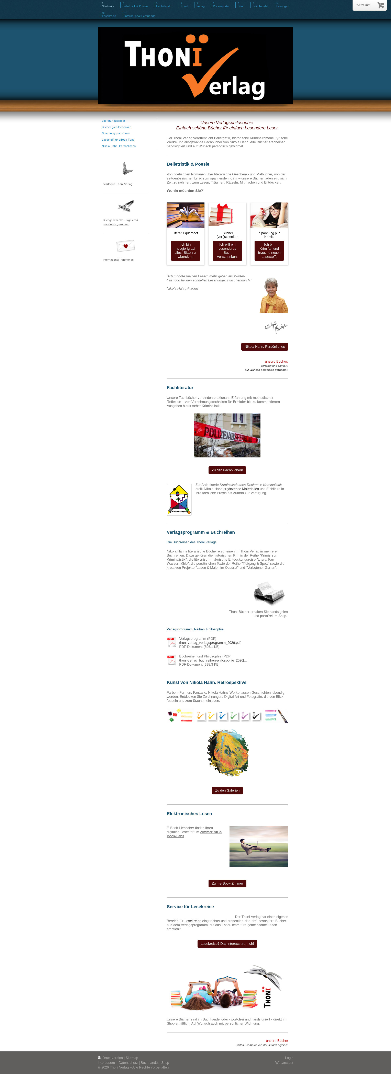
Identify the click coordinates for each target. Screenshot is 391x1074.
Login (289, 1058)
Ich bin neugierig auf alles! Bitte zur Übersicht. (186, 251)
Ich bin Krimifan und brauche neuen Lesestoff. (269, 251)
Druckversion (112, 1058)
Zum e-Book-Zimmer (227, 883)
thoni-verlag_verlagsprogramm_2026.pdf (210, 643)
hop (283, 616)
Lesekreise (193, 921)
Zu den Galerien (227, 790)
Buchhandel (149, 1063)
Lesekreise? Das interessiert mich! (227, 944)
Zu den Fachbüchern (227, 470)
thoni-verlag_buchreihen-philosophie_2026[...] (213, 660)
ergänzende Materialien (241, 489)
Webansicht (284, 1063)
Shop (165, 1063)
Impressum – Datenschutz (118, 1063)
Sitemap (132, 1058)
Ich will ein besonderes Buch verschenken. (227, 251)
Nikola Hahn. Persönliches (265, 347)
